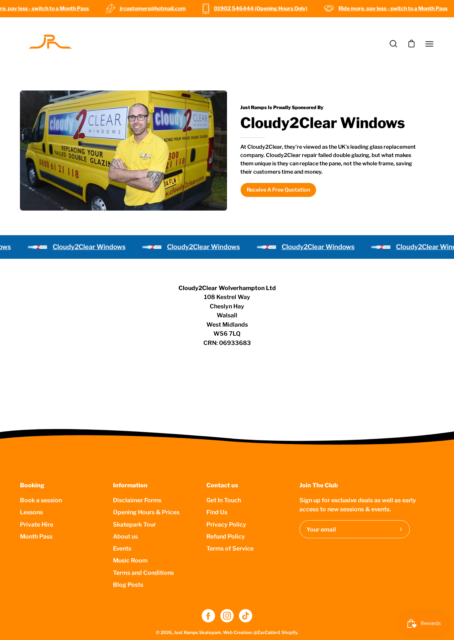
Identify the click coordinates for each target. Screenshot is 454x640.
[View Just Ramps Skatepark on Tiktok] (245, 615)
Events (122, 548)
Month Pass (36, 536)
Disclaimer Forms (137, 500)
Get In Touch (223, 500)
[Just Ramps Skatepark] (50, 44)
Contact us (222, 485)
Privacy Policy (226, 524)
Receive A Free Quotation (278, 190)
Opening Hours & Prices (146, 512)
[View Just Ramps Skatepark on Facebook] (208, 615)
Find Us (216, 512)
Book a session (41, 500)
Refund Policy (225, 536)
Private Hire (36, 524)
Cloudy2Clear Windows (79, 247)
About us (125, 536)
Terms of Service (230, 548)
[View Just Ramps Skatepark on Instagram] (227, 615)
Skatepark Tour (134, 524)
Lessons (31, 512)
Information (130, 485)
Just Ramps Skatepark (197, 632)
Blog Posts (128, 584)
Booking (32, 485)
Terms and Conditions (143, 572)
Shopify (289, 632)
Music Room (130, 560)
